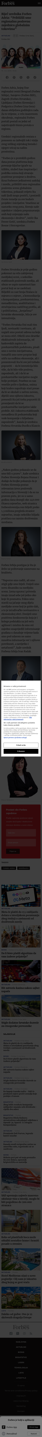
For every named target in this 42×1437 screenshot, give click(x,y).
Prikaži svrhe (21, 745)
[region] (21, 718)
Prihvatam (21, 751)
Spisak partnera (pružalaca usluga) (15, 737)
